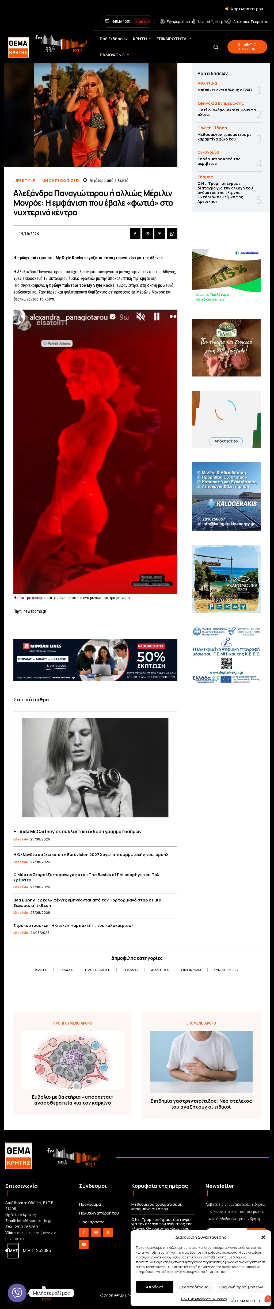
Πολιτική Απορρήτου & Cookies (204, 1299)
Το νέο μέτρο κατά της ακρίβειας (219, 161)
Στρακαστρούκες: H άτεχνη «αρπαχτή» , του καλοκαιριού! (73, 925)
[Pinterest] (159, 233)
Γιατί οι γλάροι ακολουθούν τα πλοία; (226, 112)
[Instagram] (96, 1232)
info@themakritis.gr (34, 1220)
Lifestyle (24, 180)
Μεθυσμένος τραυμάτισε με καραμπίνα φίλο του (224, 137)
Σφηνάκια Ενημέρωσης (220, 103)
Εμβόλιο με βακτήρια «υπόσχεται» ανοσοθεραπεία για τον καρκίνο (73, 1100)
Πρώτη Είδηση (212, 128)
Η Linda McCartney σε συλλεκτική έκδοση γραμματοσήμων (77, 831)
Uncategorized (60, 180)
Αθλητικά (207, 83)
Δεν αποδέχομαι (194, 1287)
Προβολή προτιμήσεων (241, 1287)
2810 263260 (26, 1226)
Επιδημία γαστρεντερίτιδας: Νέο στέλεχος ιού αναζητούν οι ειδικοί (201, 1104)
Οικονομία (208, 152)
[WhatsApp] (172, 233)
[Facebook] (135, 233)
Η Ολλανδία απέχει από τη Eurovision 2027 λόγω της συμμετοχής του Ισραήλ (91, 854)
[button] (263, 1237)
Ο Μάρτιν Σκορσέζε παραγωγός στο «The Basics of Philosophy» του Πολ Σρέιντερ (86, 877)
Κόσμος (205, 177)
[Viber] (17, 1293)
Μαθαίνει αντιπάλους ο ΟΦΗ (224, 89)
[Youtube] (84, 1244)
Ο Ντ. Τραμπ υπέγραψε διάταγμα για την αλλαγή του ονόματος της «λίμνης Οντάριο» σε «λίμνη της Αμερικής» (225, 192)
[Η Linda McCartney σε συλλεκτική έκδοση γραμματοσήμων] (95, 766)
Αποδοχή (154, 1287)
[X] (147, 233)
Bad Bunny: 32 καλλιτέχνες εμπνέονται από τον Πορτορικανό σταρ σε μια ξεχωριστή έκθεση (87, 902)
